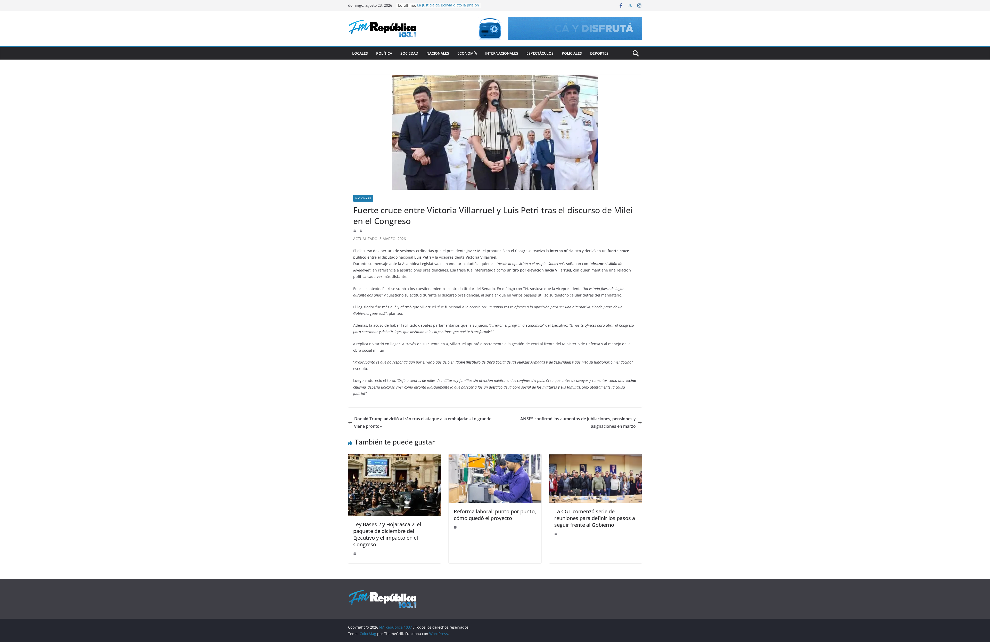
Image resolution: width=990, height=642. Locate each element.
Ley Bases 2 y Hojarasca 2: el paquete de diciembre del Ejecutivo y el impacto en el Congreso (387, 534)
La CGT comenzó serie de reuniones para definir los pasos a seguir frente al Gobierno (594, 518)
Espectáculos (540, 53)
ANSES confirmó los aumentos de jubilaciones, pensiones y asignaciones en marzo (578, 422)
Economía (467, 53)
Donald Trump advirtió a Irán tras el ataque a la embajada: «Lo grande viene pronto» (422, 422)
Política (384, 53)
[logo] (382, 592)
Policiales (572, 53)
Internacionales (501, 53)
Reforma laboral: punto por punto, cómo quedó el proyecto (495, 515)
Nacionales (437, 53)
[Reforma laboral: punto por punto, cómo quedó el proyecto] (495, 457)
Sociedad (409, 53)
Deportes (599, 53)
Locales (360, 53)
